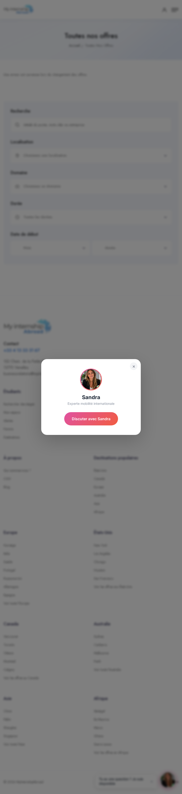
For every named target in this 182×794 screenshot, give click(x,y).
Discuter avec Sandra (91, 418)
